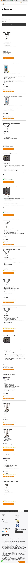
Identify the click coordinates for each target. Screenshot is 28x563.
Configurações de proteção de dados (11, 539)
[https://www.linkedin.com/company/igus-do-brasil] (5, 535)
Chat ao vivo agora (21, 561)
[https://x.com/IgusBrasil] (8, 535)
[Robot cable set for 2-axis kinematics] (8, 378)
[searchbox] (13, 4)
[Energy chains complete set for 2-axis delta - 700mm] (8, 253)
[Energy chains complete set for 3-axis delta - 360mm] (8, 282)
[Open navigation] (1, 2)
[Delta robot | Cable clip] (8, 407)
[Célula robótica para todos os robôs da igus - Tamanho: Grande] (8, 100)
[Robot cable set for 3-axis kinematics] (8, 459)
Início (2, 6)
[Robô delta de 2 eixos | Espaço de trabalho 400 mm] (8, 127)
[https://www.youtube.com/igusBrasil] (6, 535)
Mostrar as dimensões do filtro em (6, 19)
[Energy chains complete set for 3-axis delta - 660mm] (8, 311)
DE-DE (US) (25, 2)
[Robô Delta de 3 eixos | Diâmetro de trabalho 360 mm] (8, 35)
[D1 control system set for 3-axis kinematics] (8, 158)
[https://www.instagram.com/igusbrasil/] (3, 535)
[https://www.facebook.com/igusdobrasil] (2, 535)
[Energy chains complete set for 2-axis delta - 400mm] (8, 224)
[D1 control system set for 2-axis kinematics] (8, 191)
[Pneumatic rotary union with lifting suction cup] (8, 485)
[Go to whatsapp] (2, 561)
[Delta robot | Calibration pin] (8, 433)
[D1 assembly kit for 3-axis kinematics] (8, 340)
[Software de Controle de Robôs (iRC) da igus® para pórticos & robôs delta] (8, 68)
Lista (13, 28)
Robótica (5, 6)
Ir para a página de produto (8, 58)
